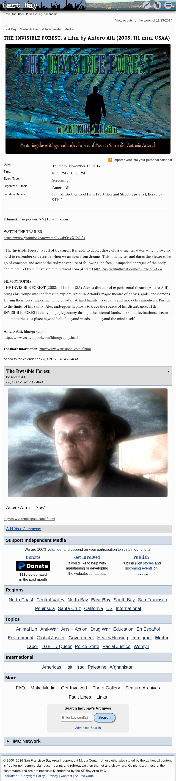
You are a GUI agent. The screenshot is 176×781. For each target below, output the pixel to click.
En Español (148, 629)
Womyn (141, 646)
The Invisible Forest (28, 371)
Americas (51, 667)
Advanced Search (88, 727)
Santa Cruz (69, 608)
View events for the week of (143, 20)
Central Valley (50, 599)
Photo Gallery (106, 687)
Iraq (81, 667)
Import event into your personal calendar (142, 160)
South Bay (124, 599)
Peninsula (45, 608)
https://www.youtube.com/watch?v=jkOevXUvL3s (44, 237)
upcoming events (139, 568)
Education (123, 629)
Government (81, 637)
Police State (87, 646)
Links (101, 697)
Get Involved (74, 687)
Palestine (97, 667)
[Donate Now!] (33, 566)
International (128, 608)
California (93, 608)
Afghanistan (122, 667)
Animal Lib (26, 629)
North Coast (21, 599)
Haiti (68, 667)
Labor (32, 646)
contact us (97, 573)
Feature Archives (143, 687)
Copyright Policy (33, 776)
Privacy (52, 776)
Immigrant (141, 637)
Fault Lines (80, 697)
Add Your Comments (23, 529)
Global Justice (51, 637)
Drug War (100, 629)
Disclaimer (11, 776)
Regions (15, 589)
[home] (43, 5)
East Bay (10, 29)
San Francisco (152, 599)
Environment (20, 637)
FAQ (20, 687)
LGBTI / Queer (56, 646)
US (109, 608)
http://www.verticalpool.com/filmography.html (41, 337)
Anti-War (49, 629)
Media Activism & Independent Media (46, 29)
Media (161, 637)
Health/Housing (112, 637)
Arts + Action (74, 629)
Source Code (84, 776)
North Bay (78, 599)
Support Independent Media (36, 540)
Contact (66, 776)
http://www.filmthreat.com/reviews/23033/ (128, 268)
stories (144, 563)
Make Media (42, 687)
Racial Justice (116, 646)
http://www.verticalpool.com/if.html (65, 348)
